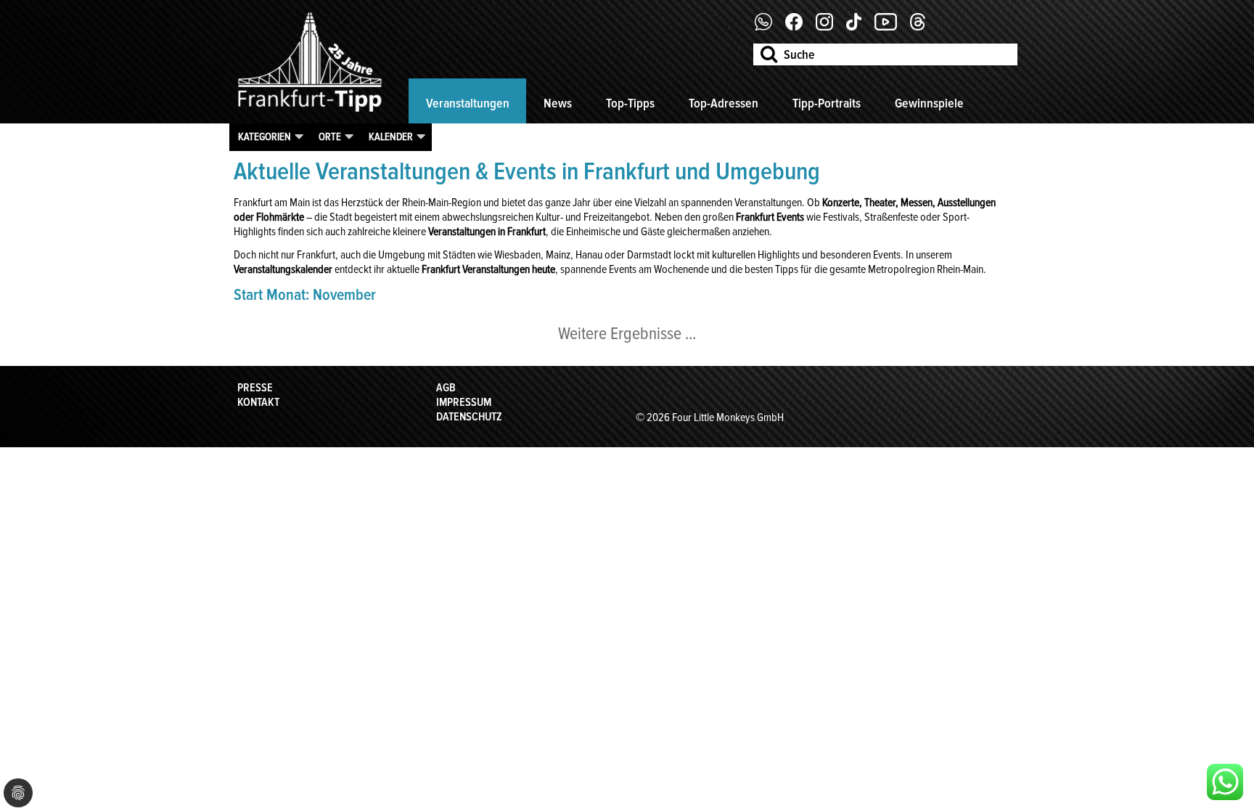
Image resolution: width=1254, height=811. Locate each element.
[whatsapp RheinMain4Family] (1225, 782)
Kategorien (264, 136)
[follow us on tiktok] (859, 27)
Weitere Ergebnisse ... (627, 333)
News (558, 103)
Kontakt (258, 402)
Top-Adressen (723, 103)
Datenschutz (469, 416)
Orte (330, 136)
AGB (446, 387)
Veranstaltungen (467, 103)
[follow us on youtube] (891, 27)
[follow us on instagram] (830, 27)
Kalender (391, 136)
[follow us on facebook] (769, 27)
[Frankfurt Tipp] (310, 112)
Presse (255, 387)
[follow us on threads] (923, 27)
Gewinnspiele (929, 103)
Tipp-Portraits (826, 103)
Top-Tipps (630, 103)
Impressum (463, 402)
